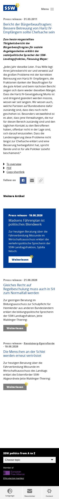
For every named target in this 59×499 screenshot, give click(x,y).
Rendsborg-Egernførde (39, 343)
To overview (14, 164)
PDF (9, 168)
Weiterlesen (20, 259)
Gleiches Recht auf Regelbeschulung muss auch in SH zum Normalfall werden (29, 289)
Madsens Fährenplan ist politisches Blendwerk (27, 222)
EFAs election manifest (13, 478)
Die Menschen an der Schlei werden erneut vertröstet (24, 354)
